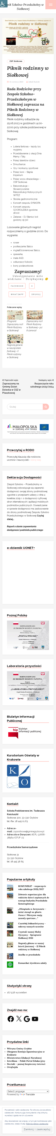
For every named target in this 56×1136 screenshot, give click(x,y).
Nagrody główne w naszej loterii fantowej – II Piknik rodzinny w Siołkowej (15, 351)
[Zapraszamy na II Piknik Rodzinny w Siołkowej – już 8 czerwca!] (34, 315)
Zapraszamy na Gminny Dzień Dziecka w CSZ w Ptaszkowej (11, 386)
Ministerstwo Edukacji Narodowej (24, 1057)
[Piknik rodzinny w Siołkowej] (28, 36)
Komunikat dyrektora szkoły (32, 963)
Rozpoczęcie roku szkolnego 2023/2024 (42, 383)
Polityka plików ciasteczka (37, 1124)
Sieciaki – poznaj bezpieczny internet (26, 1064)
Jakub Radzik (34, 82)
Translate (30, 1094)
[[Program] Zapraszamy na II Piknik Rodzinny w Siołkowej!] (15, 315)
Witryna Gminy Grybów (19, 1048)
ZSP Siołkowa (15, 61)
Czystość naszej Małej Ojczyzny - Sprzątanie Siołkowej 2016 (29, 934)
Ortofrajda (12, 1067)
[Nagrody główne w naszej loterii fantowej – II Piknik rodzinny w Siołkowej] (15, 338)
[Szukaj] (46, 407)
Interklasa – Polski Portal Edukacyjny (26, 1061)
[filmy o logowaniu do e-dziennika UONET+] (28, 576)
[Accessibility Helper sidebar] (3, 3)
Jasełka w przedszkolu (29, 954)
